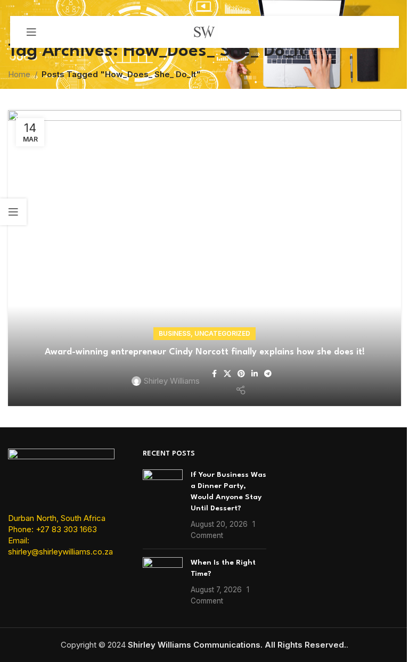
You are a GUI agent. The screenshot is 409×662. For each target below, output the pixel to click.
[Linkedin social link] (254, 374)
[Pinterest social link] (241, 374)
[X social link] (227, 374)
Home (19, 74)
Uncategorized (222, 333)
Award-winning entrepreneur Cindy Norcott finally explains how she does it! (205, 352)
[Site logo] (204, 31)
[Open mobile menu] (31, 32)
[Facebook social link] (214, 374)
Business (175, 333)
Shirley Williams (172, 381)
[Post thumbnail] (163, 505)
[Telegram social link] (268, 374)
